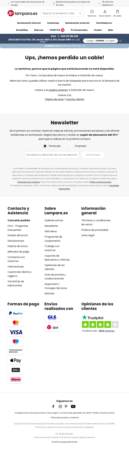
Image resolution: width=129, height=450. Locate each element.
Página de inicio (54, 99)
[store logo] (22, 13)
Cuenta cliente (75, 99)
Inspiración (51, 284)
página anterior (58, 90)
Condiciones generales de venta (75, 412)
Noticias (49, 293)
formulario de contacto (28, 182)
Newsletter (51, 226)
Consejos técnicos (56, 288)
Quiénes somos (54, 220)
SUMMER (100, 40)
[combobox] (62, 13)
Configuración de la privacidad (30, 412)
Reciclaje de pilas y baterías (65, 417)
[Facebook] (55, 406)
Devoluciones (16, 241)
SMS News (51, 231)
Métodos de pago (18, 251)
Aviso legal (87, 235)
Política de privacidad (100, 182)
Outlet (98, 30)
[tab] (24, 251)
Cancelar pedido (19, 220)
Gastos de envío (18, 246)
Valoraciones (16, 266)
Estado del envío (18, 235)
